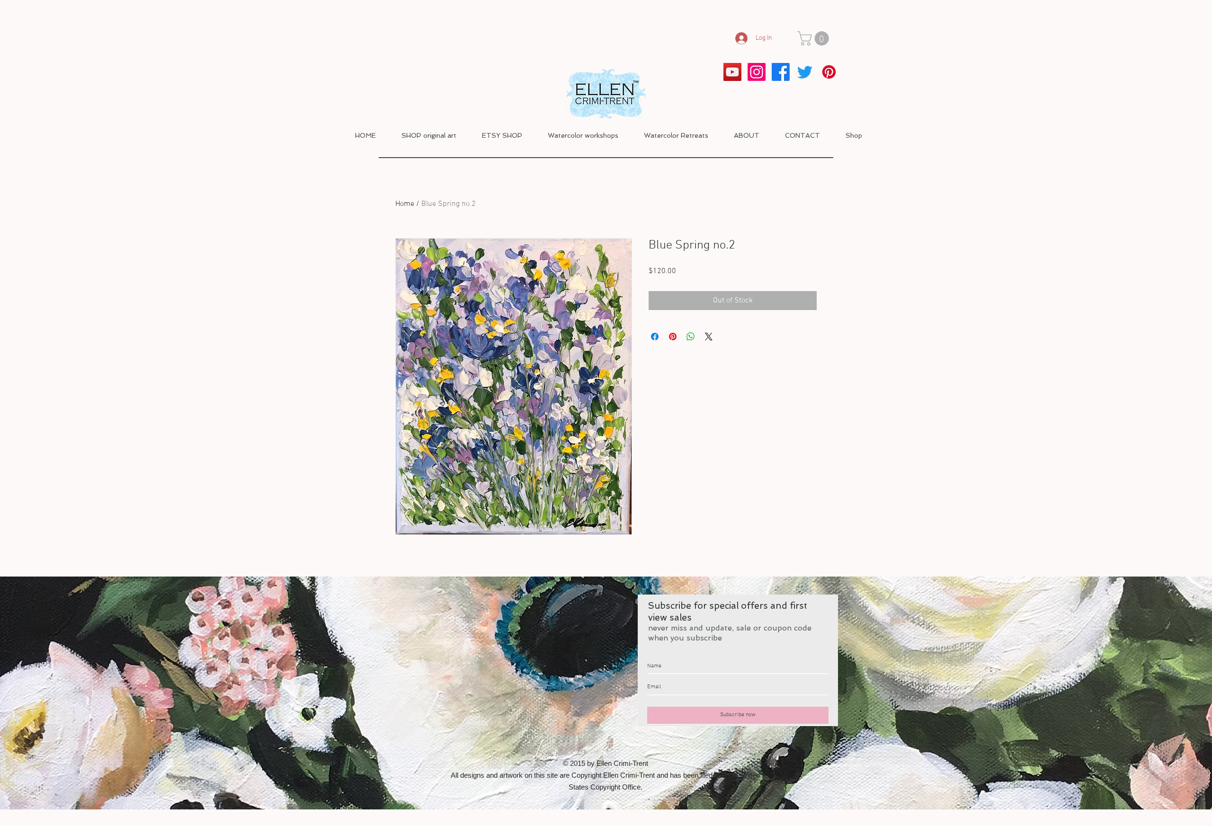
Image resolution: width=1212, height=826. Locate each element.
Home (404, 204)
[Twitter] (805, 72)
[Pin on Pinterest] (672, 336)
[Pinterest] (829, 72)
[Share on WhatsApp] (690, 336)
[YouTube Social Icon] (732, 72)
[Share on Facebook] (654, 336)
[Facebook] (781, 72)
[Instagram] (757, 72)
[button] (814, 38)
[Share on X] (708, 336)
